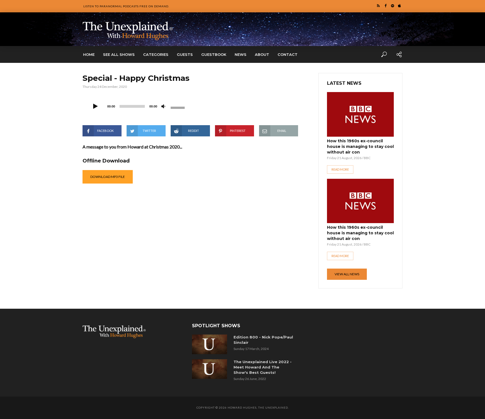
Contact (288, 54)
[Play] (95, 106)
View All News (347, 274)
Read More (340, 169)
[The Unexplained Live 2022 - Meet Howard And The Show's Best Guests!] (210, 369)
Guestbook (213, 54)
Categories (155, 54)
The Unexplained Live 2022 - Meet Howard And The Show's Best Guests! (263, 367)
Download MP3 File (107, 177)
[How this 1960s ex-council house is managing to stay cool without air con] (360, 114)
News (240, 54)
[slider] (178, 107)
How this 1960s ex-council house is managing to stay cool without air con (360, 146)
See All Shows (119, 54)
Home (89, 54)
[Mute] (163, 106)
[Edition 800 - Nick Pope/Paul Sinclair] (210, 344)
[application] (139, 105)
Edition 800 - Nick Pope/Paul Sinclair (263, 340)
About (262, 54)
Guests (185, 54)
